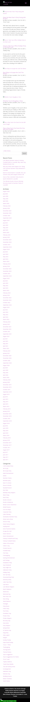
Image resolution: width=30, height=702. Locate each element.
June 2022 (5, 312)
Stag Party (5, 632)
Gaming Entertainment (9, 558)
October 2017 (6, 447)
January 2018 (6, 440)
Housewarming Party (8, 577)
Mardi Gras (6, 591)
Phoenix (13, 694)
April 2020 (5, 375)
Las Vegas (22, 690)
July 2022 (5, 310)
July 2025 (5, 223)
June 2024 (5, 254)
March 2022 (6, 319)
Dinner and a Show (8, 519)
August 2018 (6, 423)
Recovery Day (6, 620)
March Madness (7, 589)
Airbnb (4, 475)
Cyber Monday (7, 514)
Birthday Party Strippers (9, 492)
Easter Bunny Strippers (9, 524)
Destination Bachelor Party (10, 516)
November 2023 (7, 271)
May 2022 (5, 314)
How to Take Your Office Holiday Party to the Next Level (14, 46)
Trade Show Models (8, 664)
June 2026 (5, 196)
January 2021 (6, 353)
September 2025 (7, 218)
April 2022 (5, 317)
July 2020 (5, 367)
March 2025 (6, 232)
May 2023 (5, 285)
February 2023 (6, 293)
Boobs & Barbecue (8, 502)
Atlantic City (12, 688)
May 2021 (5, 343)
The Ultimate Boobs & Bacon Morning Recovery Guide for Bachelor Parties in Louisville (13, 183)
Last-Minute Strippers (8, 587)
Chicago (23, 688)
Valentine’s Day (7, 671)
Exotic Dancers (7, 533)
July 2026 (5, 194)
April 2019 (5, 404)
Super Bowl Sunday (8, 642)
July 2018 (5, 426)
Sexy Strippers (6, 625)
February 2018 (6, 438)
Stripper (5, 637)
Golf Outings (6, 560)
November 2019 (7, 387)
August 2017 (6, 450)
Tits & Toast (6, 22)
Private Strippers (7, 618)
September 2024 (7, 247)
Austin (19, 688)
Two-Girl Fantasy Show (9, 666)
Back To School (7, 483)
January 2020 (6, 382)
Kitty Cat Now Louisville (11, 20)
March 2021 (6, 348)
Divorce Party (6, 521)
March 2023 (6, 290)
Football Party (6, 550)
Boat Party (6, 497)
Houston (16, 690)
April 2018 (5, 433)
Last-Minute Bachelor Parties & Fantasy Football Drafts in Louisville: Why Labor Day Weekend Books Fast (14, 162)
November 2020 (7, 358)
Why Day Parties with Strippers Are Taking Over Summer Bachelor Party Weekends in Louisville (14, 168)
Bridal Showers (7, 507)
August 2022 (6, 307)
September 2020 (7, 363)
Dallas (7, 690)
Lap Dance (6, 584)
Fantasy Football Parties (9, 541)
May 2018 (5, 430)
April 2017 (5, 459)
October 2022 (6, 302)
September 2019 (7, 392)
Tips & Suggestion (7, 654)
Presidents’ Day (7, 613)
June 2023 (5, 283)
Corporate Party (7, 512)
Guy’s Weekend (7, 565)
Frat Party (5, 553)
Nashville (23, 692)
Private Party (6, 616)
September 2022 (7, 305)
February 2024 (6, 264)
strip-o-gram (6, 635)
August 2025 (6, 220)
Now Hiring (6, 599)
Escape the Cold (7, 531)
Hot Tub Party (6, 574)
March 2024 (6, 261)
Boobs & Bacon (7, 77)
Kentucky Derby (7, 579)
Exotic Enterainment (8, 536)
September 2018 (7, 421)
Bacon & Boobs (7, 485)
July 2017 (5, 452)
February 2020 (6, 380)
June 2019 (5, 399)
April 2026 (5, 201)
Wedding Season (7, 676)
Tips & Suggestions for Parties (11, 657)
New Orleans (6, 694)
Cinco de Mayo (7, 509)
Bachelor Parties (7, 478)
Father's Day (6, 546)
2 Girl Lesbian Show (8, 466)
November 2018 (7, 416)
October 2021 (6, 331)
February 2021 (6, 351)
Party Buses (6, 606)
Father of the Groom (8, 543)
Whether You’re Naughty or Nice (13, 101)
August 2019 (6, 394)
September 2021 (7, 334)
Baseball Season (7, 488)
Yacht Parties (6, 681)
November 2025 (7, 213)
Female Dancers (7, 548)
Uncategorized (7, 669)
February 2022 (6, 322)
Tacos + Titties (7, 645)
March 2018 (6, 435)
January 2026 (6, 208)
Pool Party (5, 611)
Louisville (7, 692)
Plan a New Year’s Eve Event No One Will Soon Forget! (14, 128)
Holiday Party (6, 50)
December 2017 (7, 442)
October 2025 (6, 215)
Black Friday (6, 495)
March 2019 (6, 406)
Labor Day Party (7, 582)
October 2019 (6, 389)
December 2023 (7, 268)
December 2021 (7, 326)
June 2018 (5, 428)
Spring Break (6, 628)
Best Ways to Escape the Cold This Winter (13, 73)
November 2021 (7, 329)
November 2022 (7, 300)
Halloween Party (7, 570)
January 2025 (6, 237)
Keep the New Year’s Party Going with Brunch (14, 18)
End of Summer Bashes (9, 529)
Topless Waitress (7, 661)
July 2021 (5, 339)
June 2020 (5, 370)
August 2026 (6, 191)
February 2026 (6, 206)
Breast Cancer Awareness (9, 504)
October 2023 (6, 273)
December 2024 (7, 239)
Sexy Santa (6, 623)
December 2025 (7, 211)
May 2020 (5, 372)
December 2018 (7, 413)
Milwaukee (17, 692)
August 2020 (6, 365)
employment (6, 526)
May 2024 (5, 256)
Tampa (15, 696)
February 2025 (6, 235)
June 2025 (5, 225)
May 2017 (5, 457)
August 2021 (6, 336)
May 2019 (5, 401)
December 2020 (7, 355)
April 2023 (5, 288)
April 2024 (5, 259)
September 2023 (7, 276)
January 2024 (6, 266)
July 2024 (5, 252)
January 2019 (6, 411)
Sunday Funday (7, 640)
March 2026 (6, 203)
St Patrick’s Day (7, 630)
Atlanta (7, 688)
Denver (11, 690)
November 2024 (7, 242)
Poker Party (6, 608)
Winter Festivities (7, 678)
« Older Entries (7, 151)
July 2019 (5, 397)
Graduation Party (7, 562)
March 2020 (6, 377)
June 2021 (5, 341)
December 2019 (7, 384)
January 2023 (6, 295)
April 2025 (5, 230)
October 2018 (6, 418)
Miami (12, 692)
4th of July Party (7, 471)
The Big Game (6, 649)
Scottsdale (19, 694)
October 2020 (6, 360)
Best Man (5, 490)
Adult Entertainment (8, 473)
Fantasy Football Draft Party (10, 538)
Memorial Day (6, 594)
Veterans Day (6, 674)
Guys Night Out (7, 567)
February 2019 (6, 409)
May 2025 (5, 227)
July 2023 (5, 281)
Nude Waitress (7, 601)
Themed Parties (7, 652)
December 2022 (7, 297)
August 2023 (6, 278)
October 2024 (6, 244)
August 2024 (6, 249)
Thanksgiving (6, 647)
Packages (5, 603)
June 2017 (5, 454)
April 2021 (5, 346)
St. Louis (24, 694)
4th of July (5, 468)
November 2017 (7, 445)
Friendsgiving (6, 555)
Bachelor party (7, 480)
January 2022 (6, 324)
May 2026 (5, 198)
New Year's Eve (7, 133)
